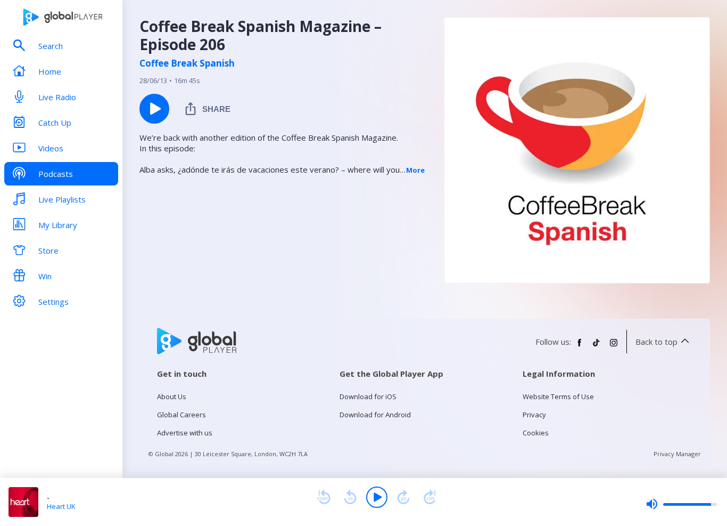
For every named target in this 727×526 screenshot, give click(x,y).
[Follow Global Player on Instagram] (613, 346)
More (415, 170)
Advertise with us (184, 433)
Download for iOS (368, 396)
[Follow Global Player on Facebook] (579, 346)
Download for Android (375, 414)
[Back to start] (323, 497)
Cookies (536, 433)
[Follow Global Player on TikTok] (596, 346)
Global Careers (181, 414)
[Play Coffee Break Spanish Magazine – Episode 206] (154, 109)
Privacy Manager (677, 453)
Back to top (656, 341)
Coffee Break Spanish (187, 63)
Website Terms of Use (558, 396)
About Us (171, 396)
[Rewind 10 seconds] (350, 497)
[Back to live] (430, 497)
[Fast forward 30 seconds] (403, 497)
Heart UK (61, 506)
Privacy (534, 414)
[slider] (681, 504)
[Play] (376, 497)
